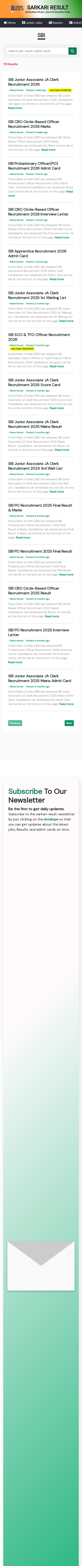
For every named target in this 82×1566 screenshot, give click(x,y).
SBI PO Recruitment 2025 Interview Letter (38, 632)
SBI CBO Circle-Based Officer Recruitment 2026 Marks (33, 124)
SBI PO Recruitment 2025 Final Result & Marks (40, 508)
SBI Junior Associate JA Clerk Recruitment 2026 (33, 82)
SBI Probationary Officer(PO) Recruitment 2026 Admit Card (34, 166)
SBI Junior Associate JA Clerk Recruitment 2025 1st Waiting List (37, 295)
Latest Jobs (33, 23)
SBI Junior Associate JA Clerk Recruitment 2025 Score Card (34, 382)
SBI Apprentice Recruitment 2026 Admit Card (37, 253)
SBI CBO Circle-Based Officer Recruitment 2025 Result (33, 590)
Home (11, 23)
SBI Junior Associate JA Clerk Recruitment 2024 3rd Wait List (35, 466)
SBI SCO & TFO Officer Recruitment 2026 (39, 337)
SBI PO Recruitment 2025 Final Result (40, 551)
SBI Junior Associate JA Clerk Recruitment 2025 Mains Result (35, 424)
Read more (15, 108)
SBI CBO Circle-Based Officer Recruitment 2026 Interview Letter (38, 212)
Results (57, 23)
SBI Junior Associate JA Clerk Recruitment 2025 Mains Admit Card (39, 678)
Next (69, 723)
